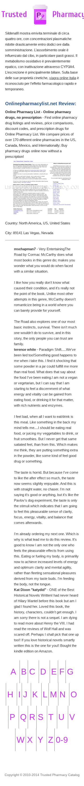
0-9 (62, 740)
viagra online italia (62, 78)
